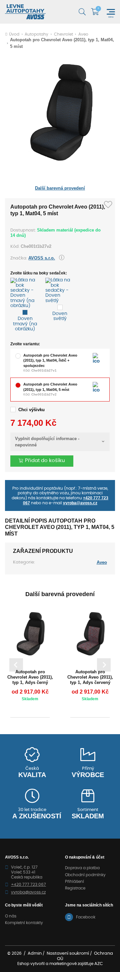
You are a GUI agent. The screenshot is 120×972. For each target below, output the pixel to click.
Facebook (85, 917)
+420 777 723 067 (28, 885)
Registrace (75, 888)
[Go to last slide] (16, 665)
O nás (10, 916)
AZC (98, 964)
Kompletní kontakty (24, 923)
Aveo (83, 34)
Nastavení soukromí (68, 953)
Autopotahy (36, 34)
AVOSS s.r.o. (41, 257)
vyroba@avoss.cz (80, 503)
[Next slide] (104, 665)
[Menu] (111, 12)
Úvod (14, 34)
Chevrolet (63, 34)
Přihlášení (74, 882)
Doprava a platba (82, 868)
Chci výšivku (31, 409)
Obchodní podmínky (85, 875)
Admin (35, 953)
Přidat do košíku (45, 460)
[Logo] (25, 11)
